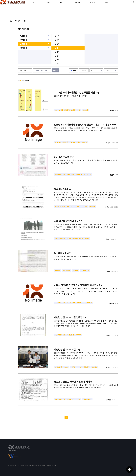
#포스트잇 (85, 110)
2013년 (56, 44)
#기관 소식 (75, 270)
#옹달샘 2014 (71, 303)
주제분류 (23, 40)
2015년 (56, 52)
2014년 (56, 48)
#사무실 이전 (70, 399)
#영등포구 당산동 (87, 399)
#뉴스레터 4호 (71, 206)
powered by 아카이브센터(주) (48, 465)
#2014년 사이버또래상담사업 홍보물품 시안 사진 (67, 110)
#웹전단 (89, 174)
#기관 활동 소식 (85, 270)
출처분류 (23, 48)
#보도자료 (84, 142)
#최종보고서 (80, 303)
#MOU (66, 367)
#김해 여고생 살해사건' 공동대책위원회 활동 (78, 238)
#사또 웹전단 (70, 174)
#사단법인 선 (70, 335)
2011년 (56, 36)
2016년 (56, 56)
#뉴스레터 (92, 206)
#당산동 (78, 399)
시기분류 (23, 44)
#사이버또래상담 (80, 174)
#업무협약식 (74, 367)
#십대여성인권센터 (60, 174)
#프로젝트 (78, 335)
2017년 (56, 60)
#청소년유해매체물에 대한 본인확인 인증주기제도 (67, 142)
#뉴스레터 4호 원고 (82, 206)
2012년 (56, 40)
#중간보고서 (89, 303)
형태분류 (23, 36)
